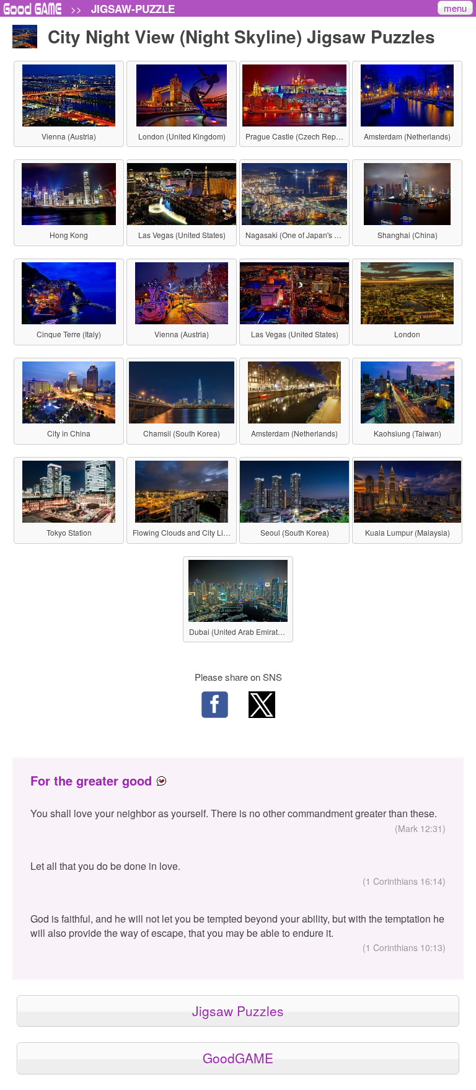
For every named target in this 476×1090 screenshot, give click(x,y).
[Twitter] (261, 706)
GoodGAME (238, 1057)
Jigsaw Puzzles (238, 1010)
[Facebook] (214, 706)
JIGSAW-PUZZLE (133, 9)
